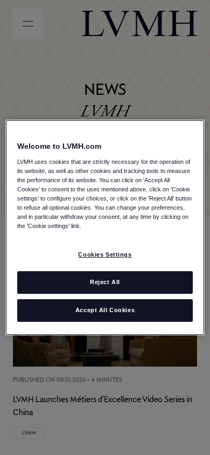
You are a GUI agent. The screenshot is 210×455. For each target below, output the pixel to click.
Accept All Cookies (105, 310)
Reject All (105, 282)
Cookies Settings (104, 254)
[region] (105, 227)
